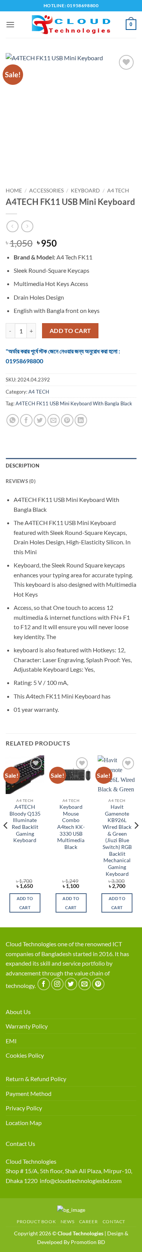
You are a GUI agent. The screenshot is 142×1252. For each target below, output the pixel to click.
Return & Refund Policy (36, 1078)
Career (88, 1221)
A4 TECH (118, 191)
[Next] (135, 841)
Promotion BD (88, 1242)
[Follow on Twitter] (71, 984)
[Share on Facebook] (26, 420)
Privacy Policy (24, 1107)
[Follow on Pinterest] (98, 984)
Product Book (36, 1221)
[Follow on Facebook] (43, 984)
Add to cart (70, 330)
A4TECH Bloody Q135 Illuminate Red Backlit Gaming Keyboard (25, 823)
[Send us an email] (84, 984)
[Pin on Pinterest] (67, 420)
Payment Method (28, 1093)
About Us (18, 1011)
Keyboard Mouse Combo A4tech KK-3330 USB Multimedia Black (71, 827)
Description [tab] (22, 466)
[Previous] (6, 841)
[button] (10, 24)
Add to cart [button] (25, 903)
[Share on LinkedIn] (81, 420)
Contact (114, 1221)
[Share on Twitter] (40, 420)
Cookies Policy (25, 1055)
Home (14, 191)
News (67, 1221)
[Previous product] (27, 226)
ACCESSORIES (46, 191)
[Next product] (12, 226)
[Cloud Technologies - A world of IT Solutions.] (71, 24)
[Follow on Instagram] (57, 984)
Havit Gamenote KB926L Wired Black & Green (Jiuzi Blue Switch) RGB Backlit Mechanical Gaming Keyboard (117, 840)
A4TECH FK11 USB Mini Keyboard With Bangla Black (74, 403)
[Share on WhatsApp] (12, 420)
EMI (11, 1040)
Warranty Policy (27, 1026)
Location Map (24, 1122)
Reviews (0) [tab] (21, 481)
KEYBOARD (85, 191)
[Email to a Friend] (53, 420)
